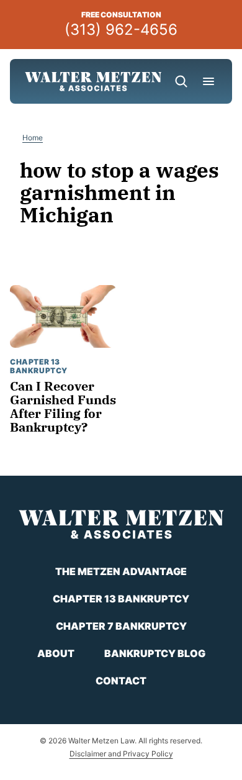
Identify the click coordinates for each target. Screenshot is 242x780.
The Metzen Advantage (121, 571)
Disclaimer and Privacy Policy (121, 753)
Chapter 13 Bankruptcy (39, 366)
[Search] (181, 81)
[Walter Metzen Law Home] (93, 81)
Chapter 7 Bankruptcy (121, 626)
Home (32, 137)
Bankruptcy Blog (154, 653)
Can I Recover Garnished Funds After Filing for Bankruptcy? (63, 406)
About (55, 653)
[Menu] (208, 81)
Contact (121, 680)
